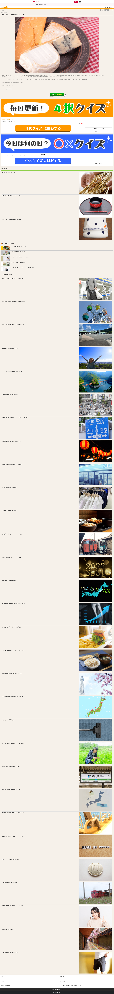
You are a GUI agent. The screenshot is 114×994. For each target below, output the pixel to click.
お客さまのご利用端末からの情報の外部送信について (70, 985)
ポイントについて (98, 131)
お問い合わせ (63, 976)
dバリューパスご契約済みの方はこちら (39, 4)
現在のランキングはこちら (98, 128)
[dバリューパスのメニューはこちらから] (80, 2)
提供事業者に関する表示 (5, 985)
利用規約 (2, 981)
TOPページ (3, 976)
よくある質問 (63, 981)
